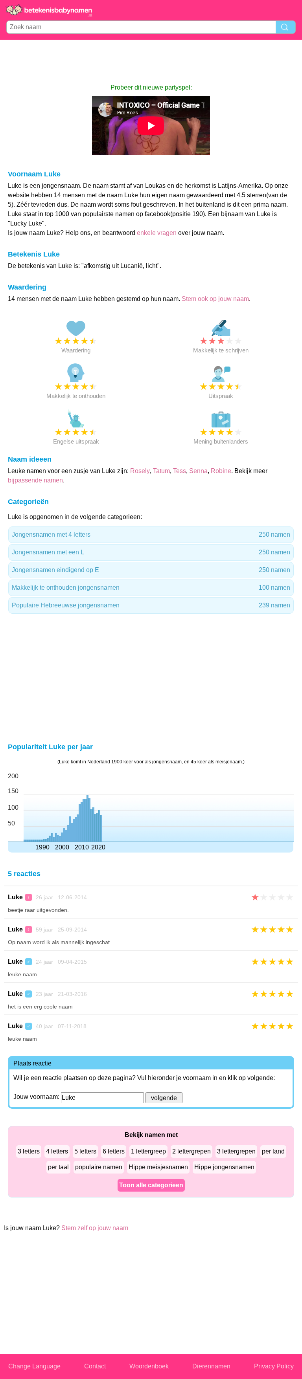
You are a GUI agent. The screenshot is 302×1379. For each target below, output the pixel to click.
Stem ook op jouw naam (215, 298)
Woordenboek (149, 1366)
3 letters (29, 1151)
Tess (179, 471)
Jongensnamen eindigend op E (151, 570)
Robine (221, 471)
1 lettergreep (148, 1151)
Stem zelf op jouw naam (94, 1228)
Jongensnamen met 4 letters (151, 534)
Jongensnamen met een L (151, 552)
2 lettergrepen (191, 1151)
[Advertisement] (151, 61)
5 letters (85, 1151)
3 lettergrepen (236, 1151)
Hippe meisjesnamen (158, 1167)
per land (273, 1151)
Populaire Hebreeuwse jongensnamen (151, 605)
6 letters (114, 1151)
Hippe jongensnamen (224, 1167)
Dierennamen (211, 1366)
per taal (58, 1167)
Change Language (34, 1366)
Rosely (140, 471)
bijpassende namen (35, 480)
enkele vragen (157, 232)
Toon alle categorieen (151, 1185)
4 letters (57, 1151)
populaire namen (98, 1167)
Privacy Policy (274, 1366)
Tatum (161, 471)
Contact (95, 1366)
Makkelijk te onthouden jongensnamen (151, 587)
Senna (198, 471)
